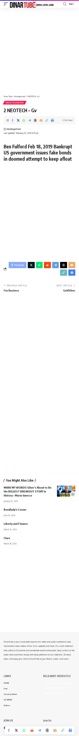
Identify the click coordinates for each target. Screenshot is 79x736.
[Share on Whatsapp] (23, 120)
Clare (7, 538)
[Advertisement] (39, 49)
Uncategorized (15, 103)
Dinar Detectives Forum (58, 683)
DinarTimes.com (53, 692)
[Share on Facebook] (12, 120)
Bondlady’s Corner (15, 509)
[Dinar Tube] (32, 4)
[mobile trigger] (7, 4)
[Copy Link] (46, 120)
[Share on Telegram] (29, 120)
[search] (64, 4)
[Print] (52, 120)
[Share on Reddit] (32, 730)
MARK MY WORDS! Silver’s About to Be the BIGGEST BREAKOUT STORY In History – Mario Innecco (27, 491)
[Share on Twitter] (18, 120)
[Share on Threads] (35, 120)
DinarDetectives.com (56, 688)
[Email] (41, 120)
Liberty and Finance (16, 523)
